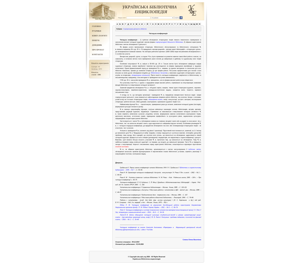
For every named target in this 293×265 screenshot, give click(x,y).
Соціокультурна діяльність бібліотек (134, 29)
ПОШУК (96, 40)
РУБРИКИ (96, 31)
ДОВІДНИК (97, 45)
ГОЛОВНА (96, 26)
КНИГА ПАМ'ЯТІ (99, 35)
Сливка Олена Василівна (192, 239)
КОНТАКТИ (97, 54)
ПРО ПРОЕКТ (98, 49)
